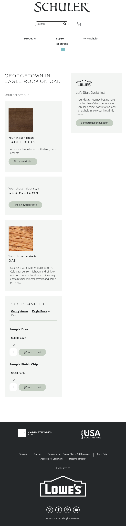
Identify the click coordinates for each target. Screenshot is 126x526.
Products (30, 38)
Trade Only (102, 454)
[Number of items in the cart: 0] (78, 23)
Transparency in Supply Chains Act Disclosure (69, 454)
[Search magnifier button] (65, 24)
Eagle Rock (22, 142)
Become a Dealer (77, 459)
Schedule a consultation (94, 122)
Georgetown (24, 193)
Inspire (59, 38)
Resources (61, 44)
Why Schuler (90, 38)
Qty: (12, 345)
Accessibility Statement (52, 459)
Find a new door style (25, 204)
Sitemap (23, 454)
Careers (37, 454)
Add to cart (34, 352)
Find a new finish (22, 161)
